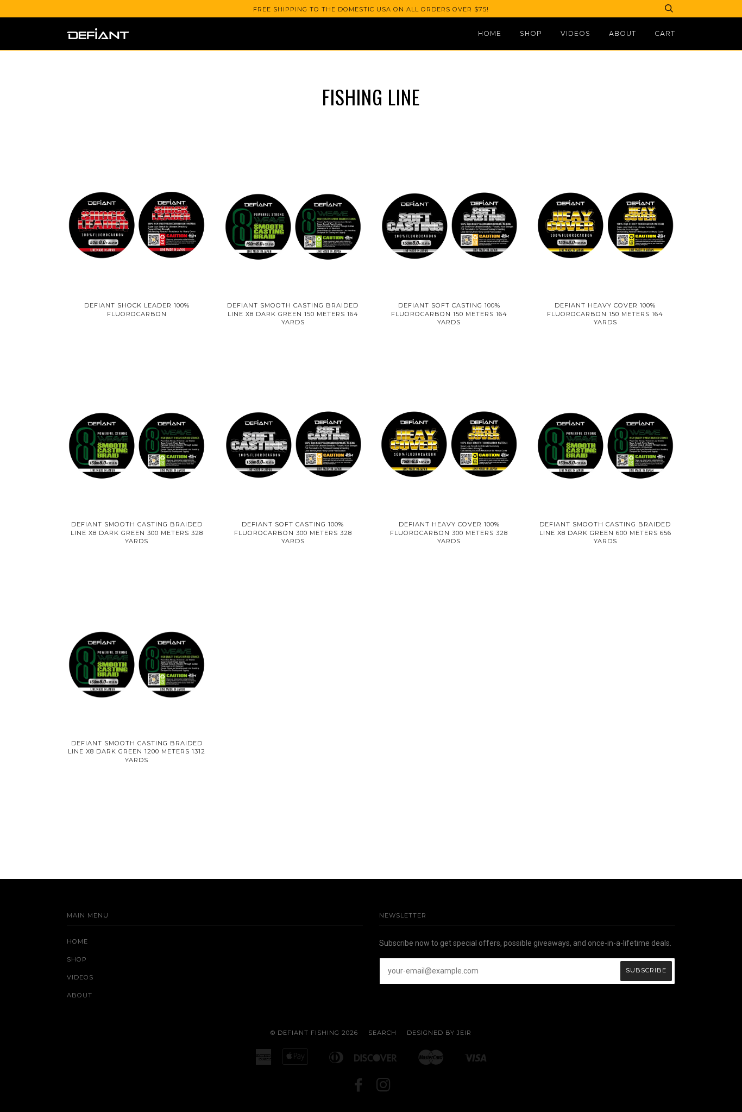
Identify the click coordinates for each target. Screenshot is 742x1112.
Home (489, 33)
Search (382, 1032)
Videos (575, 33)
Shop (531, 33)
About (622, 33)
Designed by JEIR (439, 1032)
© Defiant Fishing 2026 (314, 1032)
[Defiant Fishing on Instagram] (383, 1088)
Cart (665, 33)
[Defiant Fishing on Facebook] (358, 1088)
